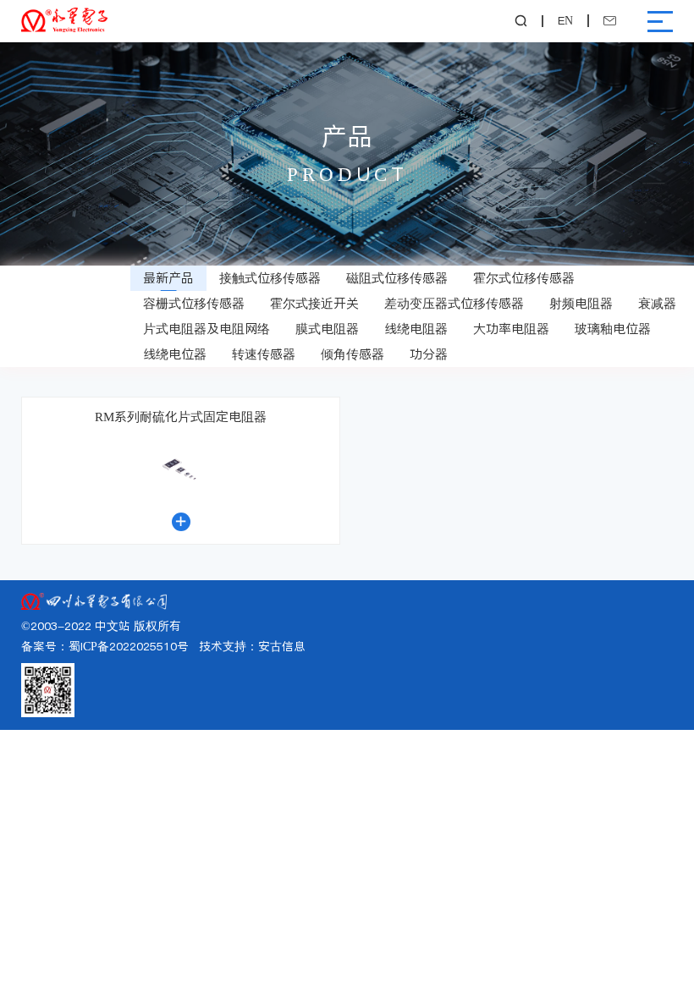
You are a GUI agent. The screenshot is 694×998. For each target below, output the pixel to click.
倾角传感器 (352, 354)
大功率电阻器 (511, 328)
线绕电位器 (175, 354)
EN (565, 21)
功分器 (429, 354)
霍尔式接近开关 (314, 303)
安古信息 (282, 647)
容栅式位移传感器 (194, 303)
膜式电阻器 (327, 328)
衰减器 (657, 303)
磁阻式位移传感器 (397, 278)
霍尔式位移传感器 (524, 278)
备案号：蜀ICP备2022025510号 (105, 647)
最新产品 (168, 278)
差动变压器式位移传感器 (454, 303)
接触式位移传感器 (270, 278)
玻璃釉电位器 (613, 328)
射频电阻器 (581, 303)
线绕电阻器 (416, 328)
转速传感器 (263, 354)
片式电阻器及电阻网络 (206, 328)
